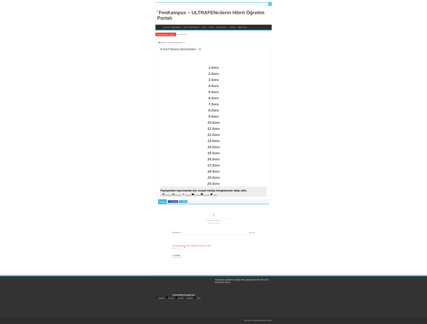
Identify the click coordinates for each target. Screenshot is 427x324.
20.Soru (213, 183)
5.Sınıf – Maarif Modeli (173, 27)
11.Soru (213, 128)
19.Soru (213, 177)
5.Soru (213, 92)
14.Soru (213, 147)
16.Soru (213, 159)
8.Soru (213, 110)
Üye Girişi (251, 232)
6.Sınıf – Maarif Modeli (191, 27)
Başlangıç (163, 42)
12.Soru (213, 135)
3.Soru (213, 80)
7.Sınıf (203, 27)
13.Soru (213, 141)
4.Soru (213, 86)
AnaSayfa (159, 27)
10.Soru (213, 122)
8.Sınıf (211, 27)
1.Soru (213, 67)
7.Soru (213, 104)
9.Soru (213, 116)
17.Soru (213, 165)
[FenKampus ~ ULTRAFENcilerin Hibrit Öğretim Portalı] (213, 15)
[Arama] (270, 4)
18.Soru (213, 171)
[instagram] (256, 4)
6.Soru (213, 98)
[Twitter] (251, 4)
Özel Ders (232, 27)
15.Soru (213, 153)
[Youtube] (253, 4)
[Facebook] (248, 4)
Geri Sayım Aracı (221, 27)
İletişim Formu (242, 27)
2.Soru (213, 73)
